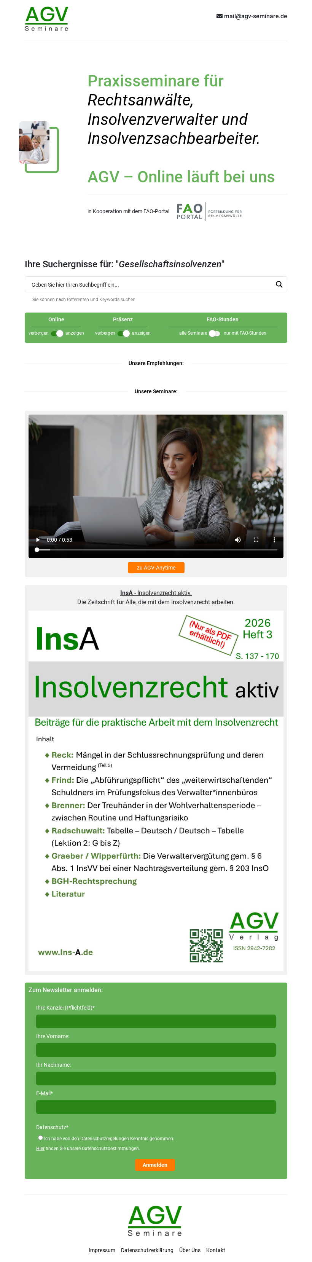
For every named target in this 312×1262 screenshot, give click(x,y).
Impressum (102, 1250)
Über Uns (190, 1250)
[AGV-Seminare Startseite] (47, 16)
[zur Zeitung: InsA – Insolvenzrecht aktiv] (156, 790)
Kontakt (215, 1250)
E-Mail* (44, 1093)
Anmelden (155, 1165)
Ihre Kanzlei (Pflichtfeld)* (65, 1008)
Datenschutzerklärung (147, 1250)
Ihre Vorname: (52, 1036)
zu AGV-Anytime (156, 568)
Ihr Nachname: (53, 1065)
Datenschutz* (52, 1127)
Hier (40, 1148)
